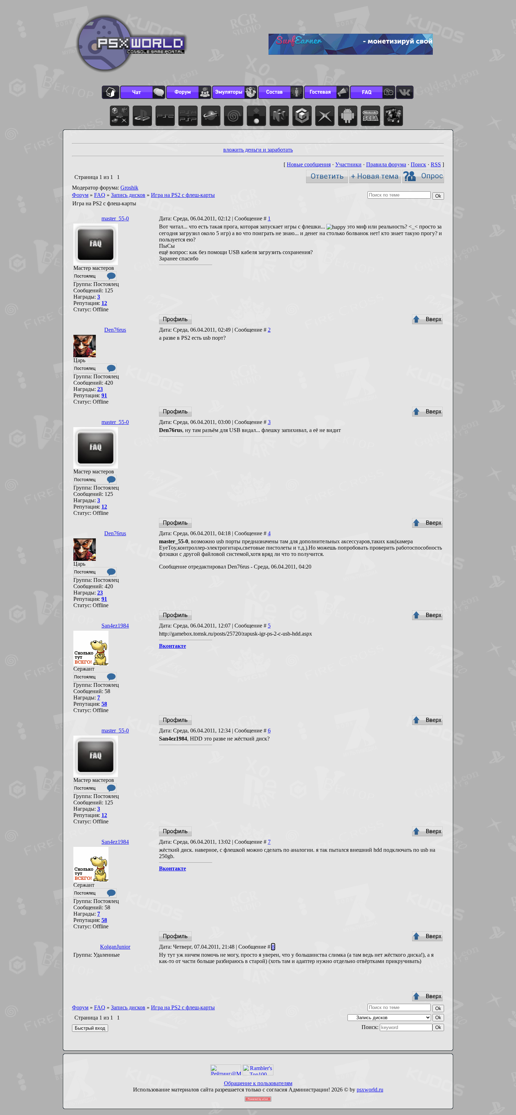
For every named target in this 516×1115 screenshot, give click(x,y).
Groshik (129, 188)
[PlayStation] (142, 116)
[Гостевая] (326, 92)
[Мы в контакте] (405, 92)
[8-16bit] (370, 116)
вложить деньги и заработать (258, 150)
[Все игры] (119, 116)
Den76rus (115, 330)
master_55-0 (115, 218)
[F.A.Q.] (372, 92)
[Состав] (280, 92)
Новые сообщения (309, 164)
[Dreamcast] (233, 116)
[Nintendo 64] (279, 116)
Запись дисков (128, 195)
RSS (436, 164)
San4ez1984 (115, 626)
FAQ (99, 195)
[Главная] (110, 92)
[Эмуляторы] (234, 92)
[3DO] (256, 116)
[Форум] (188, 92)
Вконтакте (172, 646)
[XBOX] (325, 116)
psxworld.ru (370, 1090)
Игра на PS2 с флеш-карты (183, 195)
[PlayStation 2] (165, 116)
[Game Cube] (302, 116)
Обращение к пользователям (258, 1083)
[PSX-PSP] (188, 116)
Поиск (418, 164)
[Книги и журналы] (393, 116)
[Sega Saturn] (210, 116)
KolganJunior (115, 947)
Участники (348, 164)
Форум (80, 195)
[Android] (347, 116)
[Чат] (142, 92)
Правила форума (386, 164)
